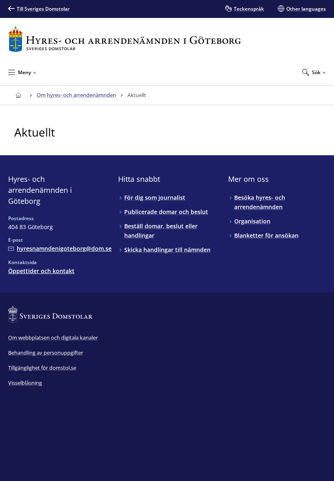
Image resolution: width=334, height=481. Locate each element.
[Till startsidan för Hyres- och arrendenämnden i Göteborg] (124, 39)
